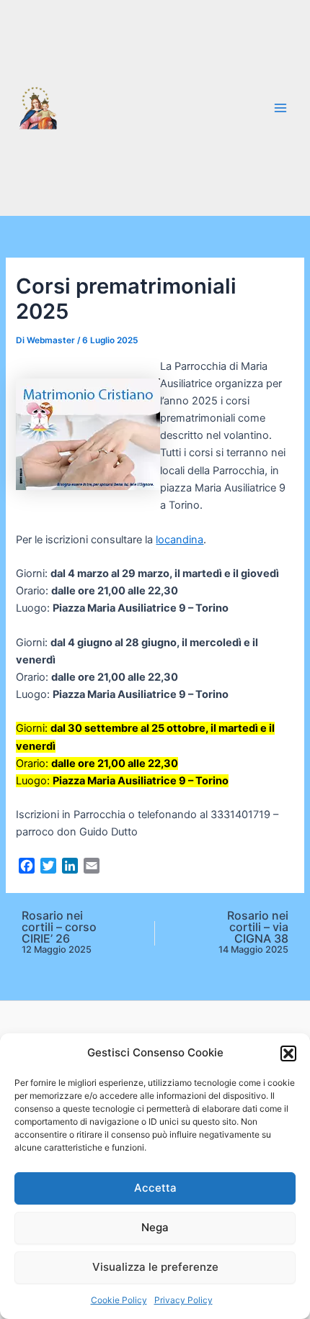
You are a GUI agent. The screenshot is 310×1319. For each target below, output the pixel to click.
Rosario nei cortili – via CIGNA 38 (253, 932)
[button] (288, 1053)
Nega (155, 1227)
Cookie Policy (119, 1300)
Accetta (155, 1188)
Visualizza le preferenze (155, 1267)
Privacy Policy (183, 1300)
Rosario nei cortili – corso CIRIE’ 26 (59, 932)
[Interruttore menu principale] (280, 108)
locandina (179, 539)
